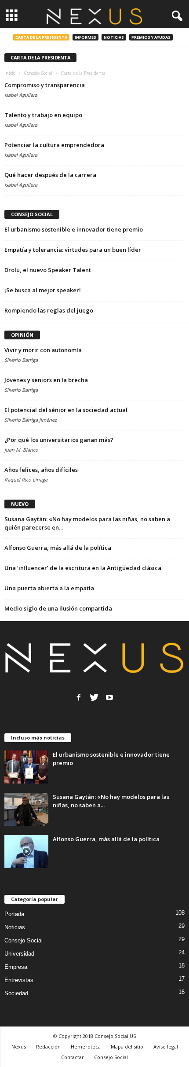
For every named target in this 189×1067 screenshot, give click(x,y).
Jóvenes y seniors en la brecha (46, 380)
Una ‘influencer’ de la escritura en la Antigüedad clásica (82, 568)
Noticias (114, 37)
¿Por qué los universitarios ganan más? (58, 440)
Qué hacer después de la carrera (50, 175)
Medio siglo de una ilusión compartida (58, 608)
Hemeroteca (86, 1046)
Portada (14, 914)
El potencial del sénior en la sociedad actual (65, 410)
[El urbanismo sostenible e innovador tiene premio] (26, 767)
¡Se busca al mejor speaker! (42, 290)
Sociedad (16, 993)
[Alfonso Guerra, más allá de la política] (26, 851)
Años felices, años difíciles (41, 470)
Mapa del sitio (127, 1046)
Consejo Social (23, 940)
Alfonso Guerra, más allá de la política (57, 548)
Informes (85, 37)
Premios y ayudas (151, 37)
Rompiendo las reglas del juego (48, 310)
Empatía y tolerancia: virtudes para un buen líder (72, 250)
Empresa (15, 967)
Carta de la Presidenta (41, 37)
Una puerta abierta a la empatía (49, 588)
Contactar (72, 1057)
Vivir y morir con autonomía (43, 350)
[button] (175, 16)
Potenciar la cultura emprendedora (54, 145)
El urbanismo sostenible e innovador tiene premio (73, 229)
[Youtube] (109, 697)
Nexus (18, 1046)
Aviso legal (165, 1046)
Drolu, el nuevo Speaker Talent (47, 270)
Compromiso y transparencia (44, 85)
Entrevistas (18, 980)
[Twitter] (94, 697)
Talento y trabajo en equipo (43, 115)
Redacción (48, 1046)
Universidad (19, 953)
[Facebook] (79, 697)
